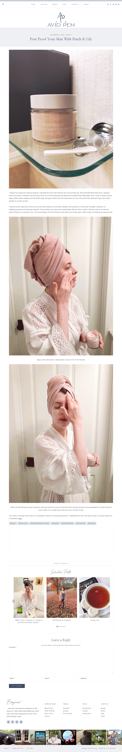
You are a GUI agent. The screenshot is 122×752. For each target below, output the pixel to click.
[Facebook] (110, 4)
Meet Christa (49, 708)
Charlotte (66, 708)
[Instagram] (108, 4)
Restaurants (87, 713)
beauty (13, 523)
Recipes (85, 711)
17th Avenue (111, 748)
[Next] (109, 601)
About (6, 748)
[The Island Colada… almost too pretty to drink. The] (53, 737)
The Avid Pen (80, 523)
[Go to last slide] (13, 601)
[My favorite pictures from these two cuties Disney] (68, 737)
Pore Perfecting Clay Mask (39, 523)
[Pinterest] (113, 4)
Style (102, 713)
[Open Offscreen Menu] (3, 4)
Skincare (55, 523)
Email (47, 678)
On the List (94, 620)
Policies (47, 716)
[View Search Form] (119, 4)
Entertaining (87, 708)
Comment (13, 647)
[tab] (57, 626)
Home (33, 4)
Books (103, 711)
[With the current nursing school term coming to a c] (38, 737)
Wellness (91, 523)
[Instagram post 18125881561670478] (84, 737)
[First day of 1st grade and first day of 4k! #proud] (22, 737)
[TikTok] (116, 4)
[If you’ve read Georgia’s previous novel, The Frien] (114, 737)
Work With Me (49, 711)
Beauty (68, 35)
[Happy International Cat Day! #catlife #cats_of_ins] (7, 737)
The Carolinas (67, 713)
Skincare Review (67, 523)
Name (12, 678)
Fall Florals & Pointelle (62, 620)
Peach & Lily (23, 523)
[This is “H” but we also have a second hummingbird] (99, 737)
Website (84, 678)
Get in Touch (49, 713)
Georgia (65, 711)
